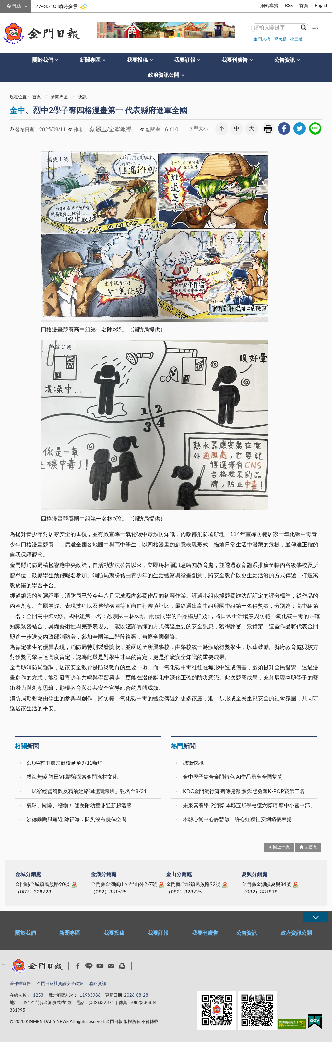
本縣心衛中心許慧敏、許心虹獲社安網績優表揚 (237, 819)
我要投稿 (137, 60)
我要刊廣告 (235, 60)
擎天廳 (280, 39)
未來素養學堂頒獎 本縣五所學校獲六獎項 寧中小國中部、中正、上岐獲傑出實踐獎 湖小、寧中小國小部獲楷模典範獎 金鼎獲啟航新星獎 (251, 805)
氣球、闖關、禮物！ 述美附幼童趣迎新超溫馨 (79, 805)
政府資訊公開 (163, 75)
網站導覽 (269, 6)
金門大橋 (262, 39)
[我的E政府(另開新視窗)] (315, 1022)
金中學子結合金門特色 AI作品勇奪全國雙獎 (232, 777)
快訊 (82, 97)
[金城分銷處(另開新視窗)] (74, 884)
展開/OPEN (315, 917)
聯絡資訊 (97, 984)
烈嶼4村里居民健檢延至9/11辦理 (65, 763)
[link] (284, 128)
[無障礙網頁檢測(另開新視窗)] (292, 1025)
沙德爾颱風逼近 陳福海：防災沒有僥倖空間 (76, 819)
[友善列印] (122, 966)
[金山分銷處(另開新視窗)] (225, 884)
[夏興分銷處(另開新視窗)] (295, 884)
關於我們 (42, 60)
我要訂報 (184, 60)
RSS (289, 6)
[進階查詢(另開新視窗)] (315, 27)
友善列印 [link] (268, 128)
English (322, 6)
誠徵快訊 (193, 763)
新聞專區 (90, 60)
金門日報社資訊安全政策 (60, 984)
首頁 (303, 6)
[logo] (40, 33)
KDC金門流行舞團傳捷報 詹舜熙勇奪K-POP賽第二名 (244, 791)
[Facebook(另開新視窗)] (78, 966)
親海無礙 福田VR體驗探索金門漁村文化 (72, 777)
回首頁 (310, 847)
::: (4, 5)
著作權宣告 (20, 984)
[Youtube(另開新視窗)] (100, 966)
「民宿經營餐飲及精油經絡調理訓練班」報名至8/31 (87, 791)
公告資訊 (284, 60)
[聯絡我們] (111, 966)
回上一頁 (281, 847)
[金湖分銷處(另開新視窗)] (161, 884)
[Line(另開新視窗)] (89, 966)
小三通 (296, 39)
